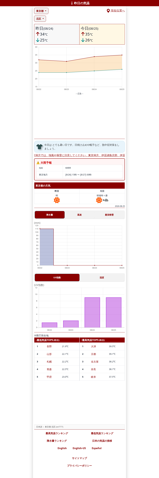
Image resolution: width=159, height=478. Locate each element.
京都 (93, 354)
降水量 (49, 214)
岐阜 (93, 377)
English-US (79, 448)
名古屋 (94, 361)
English (62, 448)
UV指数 (57, 277)
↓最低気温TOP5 (44, 340)
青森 (49, 369)
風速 (79, 214)
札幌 (49, 361)
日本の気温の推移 (102, 440)
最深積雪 (109, 214)
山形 (49, 354)
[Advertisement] (79, 117)
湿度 (102, 277)
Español (97, 448)
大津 (93, 346)
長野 (49, 346)
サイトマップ (79, 458)
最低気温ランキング (102, 433)
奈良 (93, 369)
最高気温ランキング (57, 433)
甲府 (49, 377)
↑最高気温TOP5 (89, 340)
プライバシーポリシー (79, 465)
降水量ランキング (57, 440)
